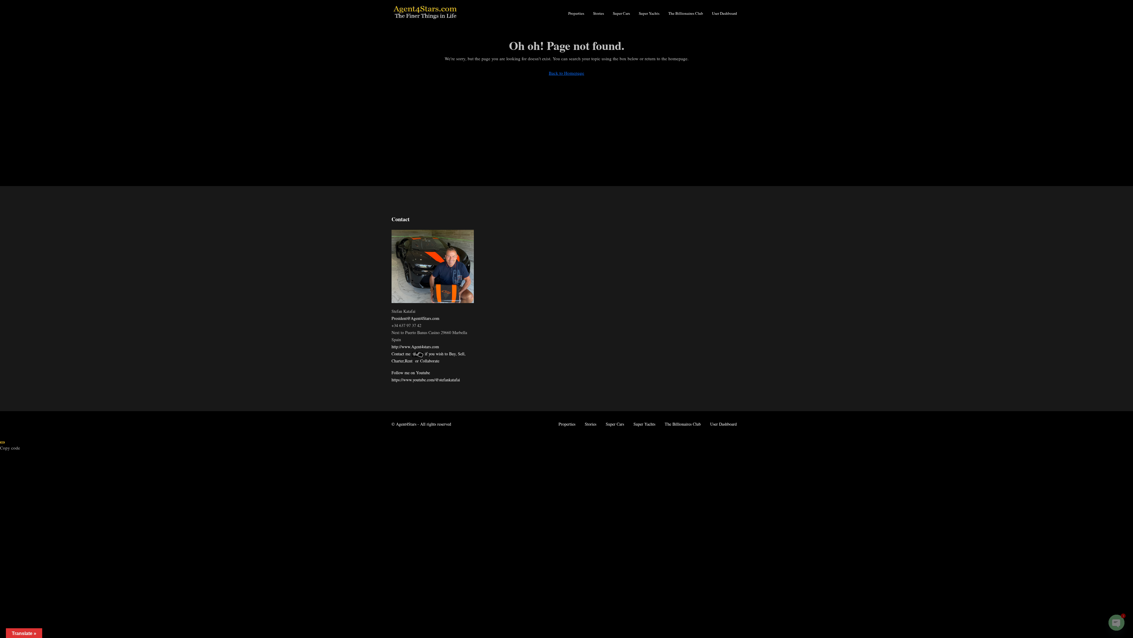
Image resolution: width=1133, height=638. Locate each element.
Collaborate (429, 361)
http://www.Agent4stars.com (415, 346)
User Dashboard (724, 13)
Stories (598, 13)
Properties (576, 13)
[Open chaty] (1116, 623)
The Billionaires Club (685, 13)
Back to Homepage (566, 73)
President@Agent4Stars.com (415, 318)
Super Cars (621, 13)
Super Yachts (649, 13)
